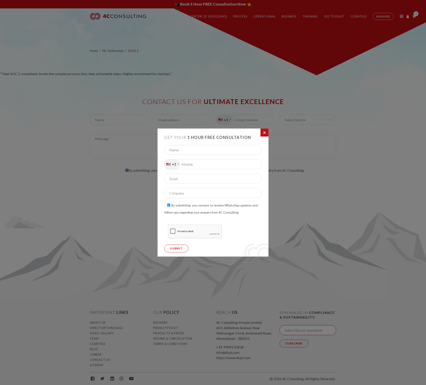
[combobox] (172, 164)
